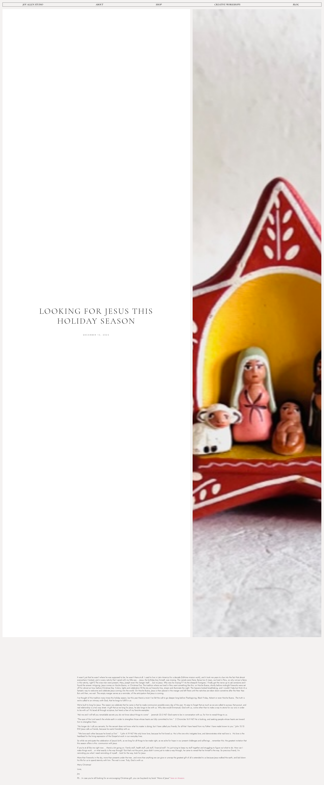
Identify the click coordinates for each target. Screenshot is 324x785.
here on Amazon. (177, 778)
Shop (159, 4)
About (99, 4)
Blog (296, 4)
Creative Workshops (227, 4)
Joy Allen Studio (33, 4)
